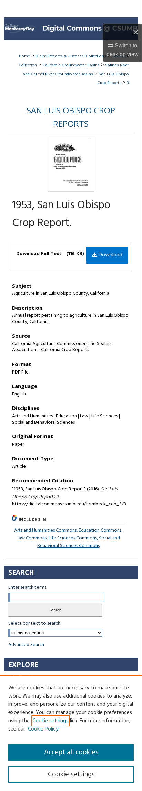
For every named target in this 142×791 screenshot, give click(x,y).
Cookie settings (50, 720)
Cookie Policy (43, 729)
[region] (71, 733)
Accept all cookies (71, 752)
